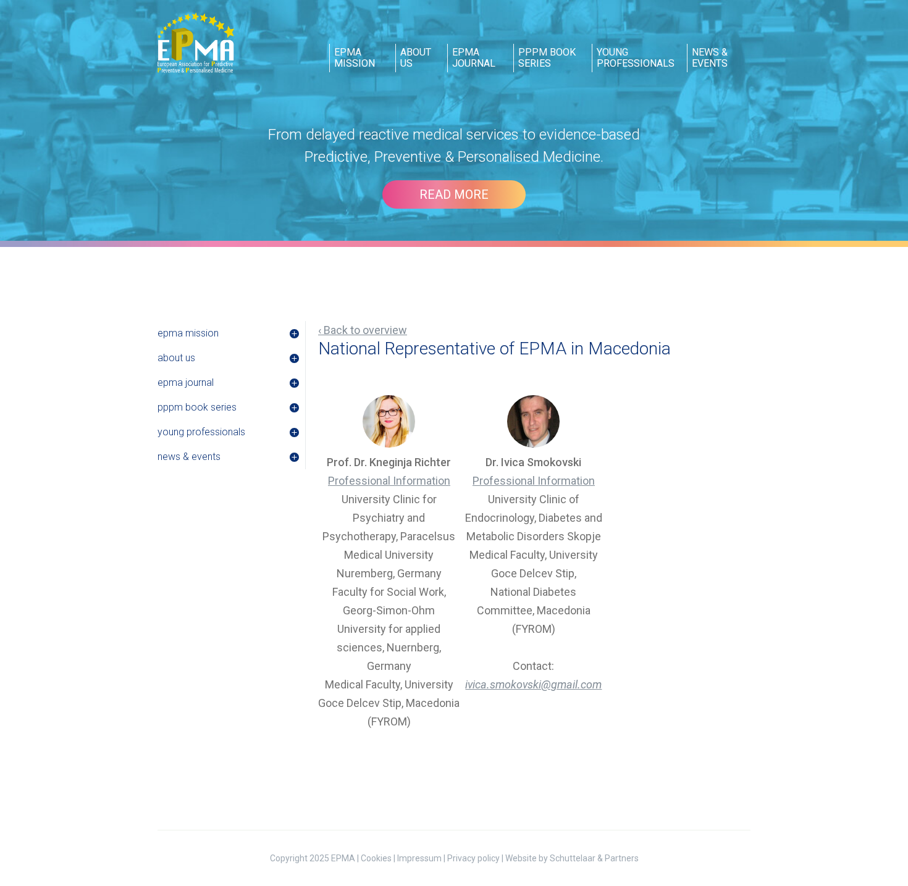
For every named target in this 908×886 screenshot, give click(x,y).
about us (415, 57)
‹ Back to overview (362, 330)
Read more (454, 194)
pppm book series (547, 57)
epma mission (354, 57)
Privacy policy (473, 858)
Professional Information (389, 480)
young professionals (636, 57)
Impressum (419, 858)
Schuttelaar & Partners (594, 858)
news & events (710, 57)
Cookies (376, 858)
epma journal (473, 57)
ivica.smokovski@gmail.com (533, 684)
